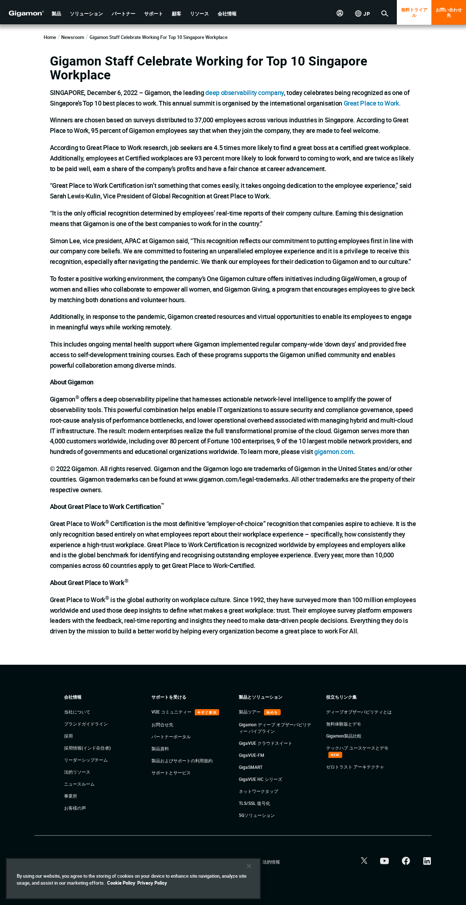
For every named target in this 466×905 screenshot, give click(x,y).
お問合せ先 (162, 724)
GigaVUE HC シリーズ (260, 779)
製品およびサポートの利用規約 (182, 760)
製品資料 (160, 748)
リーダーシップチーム (86, 760)
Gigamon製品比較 (344, 736)
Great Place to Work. (372, 103)
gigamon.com (333, 451)
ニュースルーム (79, 784)
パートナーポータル (171, 736)
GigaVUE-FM (251, 755)
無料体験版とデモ (343, 724)
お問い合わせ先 (449, 12)
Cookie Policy (121, 883)
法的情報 (271, 862)
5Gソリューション (257, 815)
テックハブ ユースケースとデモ (357, 748)
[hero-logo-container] (23, 13)
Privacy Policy (152, 883)
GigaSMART (250, 767)
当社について (77, 712)
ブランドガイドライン (86, 724)
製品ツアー (250, 712)
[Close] (249, 866)
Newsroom (72, 37)
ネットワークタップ (258, 791)
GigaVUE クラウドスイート (265, 743)
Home (50, 37)
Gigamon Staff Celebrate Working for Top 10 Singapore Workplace (159, 37)
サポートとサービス (171, 772)
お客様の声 (75, 808)
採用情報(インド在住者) (87, 748)
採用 (68, 736)
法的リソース (77, 772)
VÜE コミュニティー (172, 712)
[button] (56, 14)
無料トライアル (414, 12)
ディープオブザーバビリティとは (359, 712)
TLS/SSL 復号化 (254, 803)
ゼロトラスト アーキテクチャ (355, 767)
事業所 (70, 796)
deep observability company (244, 92)
